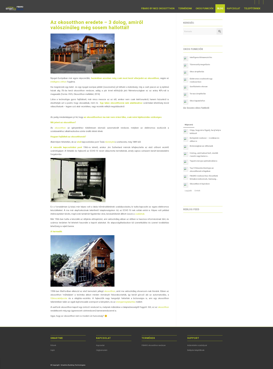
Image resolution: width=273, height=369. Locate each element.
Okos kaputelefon (197, 101)
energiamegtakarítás (125, 302)
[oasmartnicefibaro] (14, 8)
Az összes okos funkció (196, 108)
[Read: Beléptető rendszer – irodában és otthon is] (185, 139)
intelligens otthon (58, 81)
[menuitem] (157, 8)
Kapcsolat (100, 345)
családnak (139, 214)
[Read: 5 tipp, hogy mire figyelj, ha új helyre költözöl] (185, 131)
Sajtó (52, 350)
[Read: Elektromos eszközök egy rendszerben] (185, 80)
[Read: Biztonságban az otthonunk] (185, 147)
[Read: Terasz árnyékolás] (185, 95)
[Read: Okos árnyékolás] (185, 73)
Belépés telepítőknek (195, 350)
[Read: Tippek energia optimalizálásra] (185, 162)
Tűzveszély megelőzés (200, 64)
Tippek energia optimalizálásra (203, 161)
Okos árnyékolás (197, 72)
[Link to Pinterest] (261, 2)
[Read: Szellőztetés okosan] (185, 87)
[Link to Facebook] (253, 2)
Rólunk (53, 345)
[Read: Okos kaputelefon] (185, 102)
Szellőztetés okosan (198, 86)
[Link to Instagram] (265, 2)
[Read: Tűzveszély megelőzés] (185, 65)
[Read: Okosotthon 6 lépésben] (185, 185)
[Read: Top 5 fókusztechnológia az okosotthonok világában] (185, 169)
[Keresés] (265, 8)
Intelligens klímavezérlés (201, 57)
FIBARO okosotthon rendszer (154, 345)
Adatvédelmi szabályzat (197, 345)
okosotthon (60, 128)
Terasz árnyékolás (198, 94)
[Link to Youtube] (257, 2)
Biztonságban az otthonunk (201, 146)
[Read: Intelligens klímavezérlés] (185, 58)
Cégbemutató (101, 350)
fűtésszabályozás (58, 298)
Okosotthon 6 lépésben (200, 184)
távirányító (110, 142)
